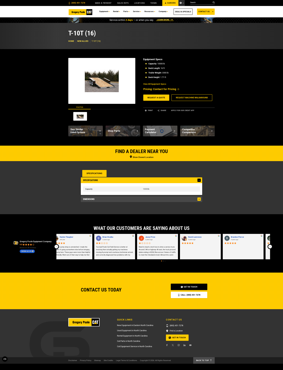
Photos (79, 107)
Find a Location (176, 331)
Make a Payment (103, 3)
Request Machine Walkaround (192, 97)
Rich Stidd (112, 237)
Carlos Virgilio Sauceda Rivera (163, 237)
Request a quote (156, 97)
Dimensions (89, 199)
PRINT (150, 110)
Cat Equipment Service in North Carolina (134, 346)
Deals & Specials (183, 12)
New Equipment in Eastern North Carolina (135, 325)
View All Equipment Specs (154, 84)
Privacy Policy (85, 360)
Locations (139, 3)
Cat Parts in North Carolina (128, 341)
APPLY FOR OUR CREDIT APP (182, 110)
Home (71, 41)
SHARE (163, 110)
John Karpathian (200, 237)
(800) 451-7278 (78, 3)
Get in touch (179, 337)
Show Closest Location (142, 157)
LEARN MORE (163, 20)
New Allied (82, 41)
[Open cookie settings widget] (5, 359)
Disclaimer (72, 360)
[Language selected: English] (181, 3)
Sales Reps (123, 3)
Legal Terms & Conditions (126, 360)
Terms (153, 3)
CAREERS (171, 3)
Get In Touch (190, 287)
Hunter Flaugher (243, 237)
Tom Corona (70, 237)
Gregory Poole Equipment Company (36, 241)
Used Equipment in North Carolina (131, 330)
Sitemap (97, 360)
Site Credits (108, 360)
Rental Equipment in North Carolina (132, 336)
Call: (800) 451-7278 (190, 295)
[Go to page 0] (161, 261)
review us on (26, 251)
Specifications (94, 173)
